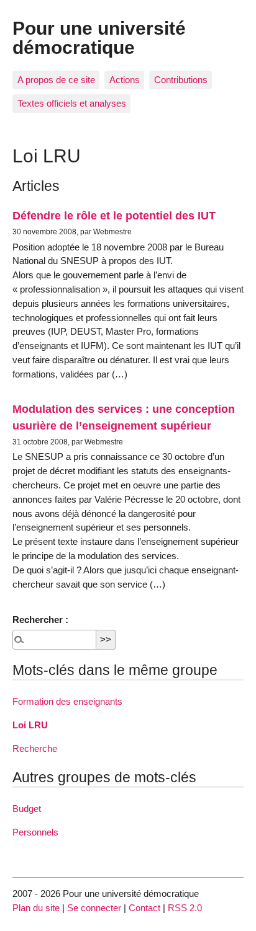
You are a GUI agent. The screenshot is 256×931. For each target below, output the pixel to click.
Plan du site (36, 907)
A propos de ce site (56, 79)
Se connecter (94, 907)
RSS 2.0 (185, 907)
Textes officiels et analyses (71, 103)
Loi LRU (30, 725)
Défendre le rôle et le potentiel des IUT (114, 215)
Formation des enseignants (67, 701)
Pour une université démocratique (99, 37)
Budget (26, 808)
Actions (124, 79)
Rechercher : (40, 619)
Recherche (34, 748)
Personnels (35, 832)
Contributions (181, 79)
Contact (144, 907)
